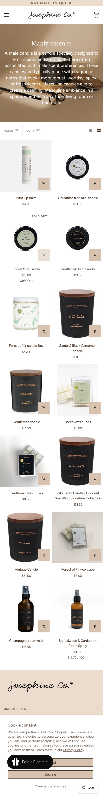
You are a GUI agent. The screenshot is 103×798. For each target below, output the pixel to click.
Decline (50, 774)
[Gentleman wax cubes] (26, 461)
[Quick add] (44, 331)
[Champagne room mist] (26, 608)
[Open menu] (11, 15)
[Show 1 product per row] (90, 130)
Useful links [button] (15, 709)
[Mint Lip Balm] (26, 166)
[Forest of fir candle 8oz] (26, 314)
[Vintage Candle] (26, 537)
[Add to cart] (44, 184)
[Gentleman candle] (26, 390)
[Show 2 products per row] (99, 130)
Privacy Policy (73, 750)
